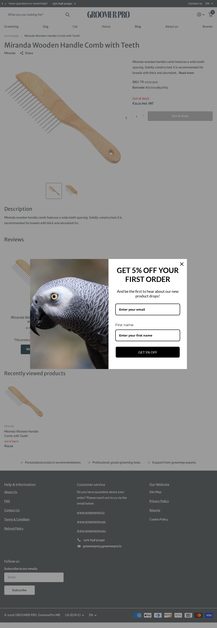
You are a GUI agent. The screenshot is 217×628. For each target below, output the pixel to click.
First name (124, 325)
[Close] (182, 264)
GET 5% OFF (147, 352)
